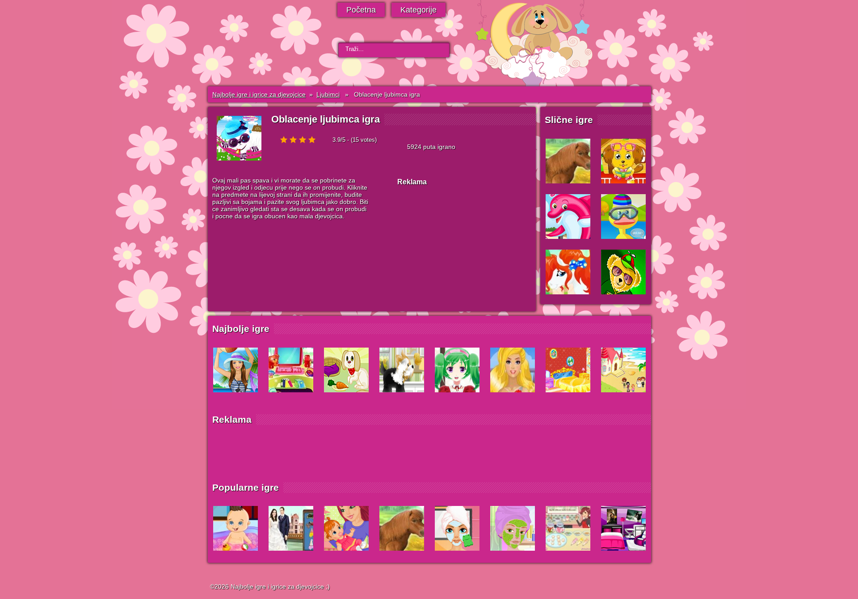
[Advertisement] (464, 250)
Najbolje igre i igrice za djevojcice (259, 94)
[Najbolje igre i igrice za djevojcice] (260, 46)
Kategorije (418, 9)
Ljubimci (328, 94)
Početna (361, 9)
